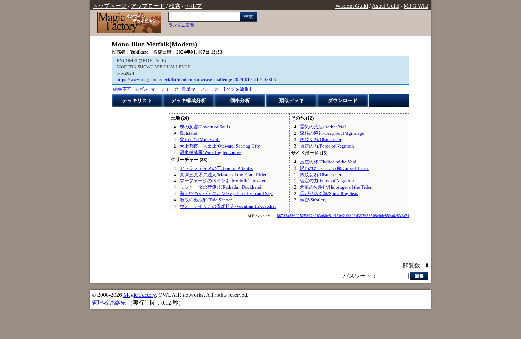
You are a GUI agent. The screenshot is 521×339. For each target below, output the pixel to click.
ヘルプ (193, 6)
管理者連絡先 (109, 303)
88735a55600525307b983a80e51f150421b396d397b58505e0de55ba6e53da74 (343, 215)
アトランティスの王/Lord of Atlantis (216, 168)
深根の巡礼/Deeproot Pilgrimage (332, 133)
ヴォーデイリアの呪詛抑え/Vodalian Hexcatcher (228, 206)
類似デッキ (291, 100)
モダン (141, 89)
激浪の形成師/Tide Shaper (206, 200)
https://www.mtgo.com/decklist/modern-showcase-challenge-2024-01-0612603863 (196, 79)
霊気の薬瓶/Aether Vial (323, 126)
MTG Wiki (416, 6)
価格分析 (240, 100)
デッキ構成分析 (188, 100)
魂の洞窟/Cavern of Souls (205, 126)
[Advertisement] (260, 241)
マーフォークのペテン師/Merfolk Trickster (222, 180)
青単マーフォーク (199, 89)
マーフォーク (165, 89)
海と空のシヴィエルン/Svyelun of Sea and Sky (226, 193)
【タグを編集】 (237, 89)
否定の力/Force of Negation (327, 146)
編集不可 (122, 89)
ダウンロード (343, 100)
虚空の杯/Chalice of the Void (328, 162)
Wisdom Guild (351, 6)
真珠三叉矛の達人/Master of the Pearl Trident (224, 174)
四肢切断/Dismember (320, 139)
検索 (174, 6)
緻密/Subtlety (313, 200)
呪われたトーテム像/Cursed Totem (334, 168)
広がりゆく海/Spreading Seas (329, 193)
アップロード (148, 6)
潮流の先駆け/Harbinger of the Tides (336, 187)
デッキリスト (137, 100)
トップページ (110, 6)
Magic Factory (139, 295)
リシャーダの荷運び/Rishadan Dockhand (221, 187)
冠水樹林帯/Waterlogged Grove (210, 152)
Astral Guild (385, 6)
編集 (419, 276)
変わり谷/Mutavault (200, 139)
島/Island (188, 133)
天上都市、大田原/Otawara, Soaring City (220, 146)
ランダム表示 (181, 25)
